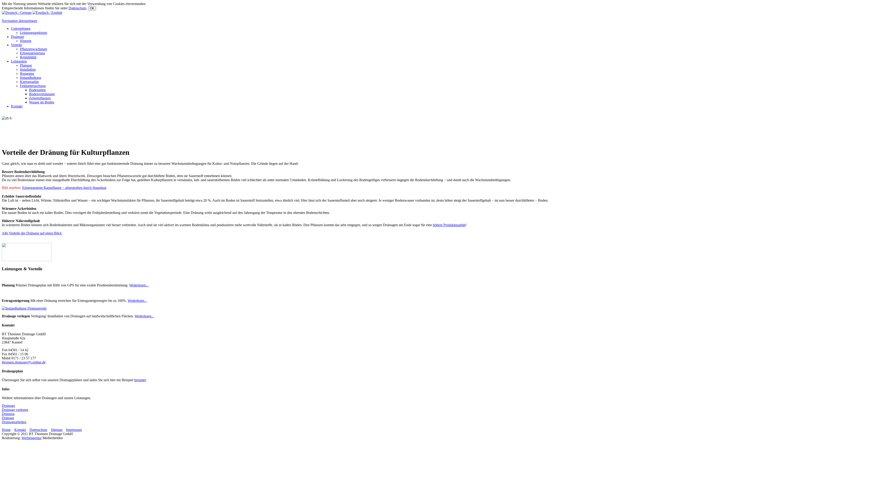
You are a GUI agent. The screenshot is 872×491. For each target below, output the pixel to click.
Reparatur (27, 73)
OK (92, 8)
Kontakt (16, 106)
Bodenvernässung (42, 94)
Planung (26, 65)
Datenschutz (77, 8)
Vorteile (16, 45)
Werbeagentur (32, 438)
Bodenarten (37, 90)
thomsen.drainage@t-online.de (24, 362)
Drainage (17, 37)
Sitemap (56, 430)
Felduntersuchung (33, 86)
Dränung (8, 414)
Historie (25, 41)
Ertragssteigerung (32, 53)
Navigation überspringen (19, 21)
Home (6, 430)
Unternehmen (20, 28)
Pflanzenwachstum (33, 49)
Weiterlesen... (139, 285)
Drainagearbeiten (14, 422)
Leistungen (19, 61)
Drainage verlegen (15, 410)
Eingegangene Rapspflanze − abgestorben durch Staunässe (64, 188)
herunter (140, 380)
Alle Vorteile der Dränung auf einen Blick (32, 233)
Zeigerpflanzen (40, 98)
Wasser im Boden (41, 102)
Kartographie (29, 82)
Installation (28, 69)
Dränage (8, 418)
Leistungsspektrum (33, 33)
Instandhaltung (30, 78)
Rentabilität (28, 57)
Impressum (74, 430)
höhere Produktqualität (449, 225)
